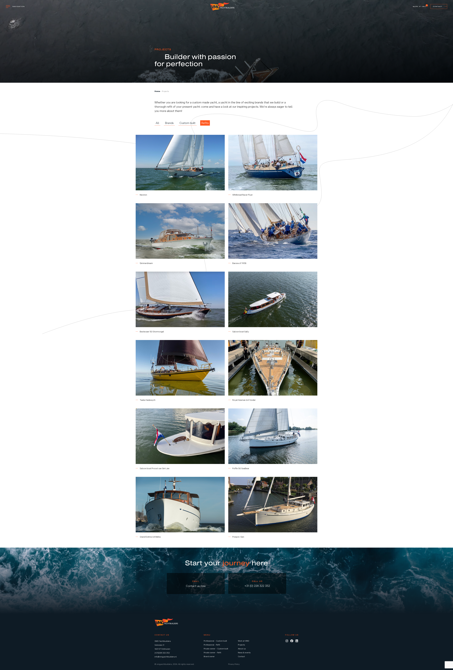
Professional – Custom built (215, 641)
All (157, 123)
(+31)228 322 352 (162, 653)
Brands (169, 123)
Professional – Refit (212, 645)
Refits (205, 123)
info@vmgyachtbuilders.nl (166, 657)
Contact (437, 6)
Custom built (187, 123)
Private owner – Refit (212, 652)
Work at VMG (419, 6)
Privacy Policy (234, 664)
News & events (244, 652)
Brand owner (209, 656)
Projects (241, 645)
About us (242, 649)
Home (157, 91)
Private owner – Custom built (216, 649)
